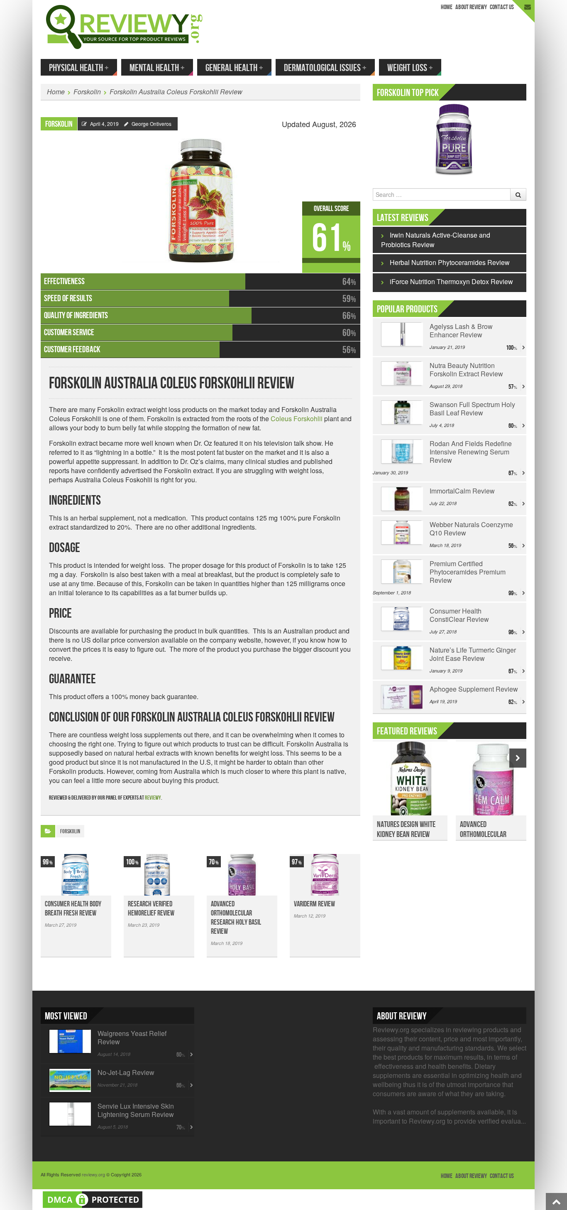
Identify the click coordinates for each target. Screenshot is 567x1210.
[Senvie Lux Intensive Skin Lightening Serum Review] (69, 1114)
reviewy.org (93, 1174)
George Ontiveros (151, 123)
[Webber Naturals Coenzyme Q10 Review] (401, 532)
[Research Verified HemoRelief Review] (159, 875)
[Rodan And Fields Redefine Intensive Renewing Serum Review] (401, 451)
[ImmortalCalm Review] (401, 499)
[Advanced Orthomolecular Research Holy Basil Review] (242, 875)
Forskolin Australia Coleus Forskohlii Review (176, 91)
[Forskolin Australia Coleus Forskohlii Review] (200, 196)
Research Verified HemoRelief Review (151, 909)
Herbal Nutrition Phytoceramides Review (450, 262)
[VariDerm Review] (325, 875)
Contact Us (502, 7)
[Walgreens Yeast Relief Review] (69, 1041)
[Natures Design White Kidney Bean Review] (410, 783)
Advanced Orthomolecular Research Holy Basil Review (236, 918)
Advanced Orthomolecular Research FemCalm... (488, 834)
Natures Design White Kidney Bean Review (406, 829)
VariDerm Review (314, 904)
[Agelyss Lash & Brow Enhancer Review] (401, 334)
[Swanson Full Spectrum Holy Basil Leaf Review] (401, 412)
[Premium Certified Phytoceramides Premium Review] (401, 571)
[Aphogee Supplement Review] (401, 697)
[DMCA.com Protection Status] (92, 1198)
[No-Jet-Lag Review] (69, 1080)
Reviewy (153, 797)
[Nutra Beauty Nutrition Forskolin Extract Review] (401, 373)
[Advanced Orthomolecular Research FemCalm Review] (493, 783)
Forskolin (87, 91)
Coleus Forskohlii (297, 418)
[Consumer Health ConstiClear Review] (401, 619)
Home (446, 7)
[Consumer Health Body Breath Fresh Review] (76, 875)
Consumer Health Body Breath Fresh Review (73, 909)
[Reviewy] (124, 26)
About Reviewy (471, 7)
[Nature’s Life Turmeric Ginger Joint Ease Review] (401, 658)
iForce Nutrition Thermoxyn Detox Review (451, 281)
